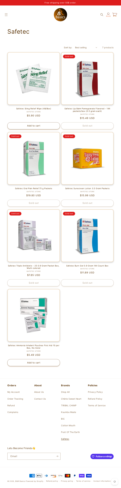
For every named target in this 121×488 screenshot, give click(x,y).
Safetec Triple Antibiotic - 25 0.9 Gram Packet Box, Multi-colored (33, 267)
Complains (12, 412)
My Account (13, 392)
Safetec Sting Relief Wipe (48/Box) (33, 108)
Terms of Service (97, 405)
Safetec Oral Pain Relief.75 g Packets (33, 188)
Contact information (102, 481)
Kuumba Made (68, 412)
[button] (6, 14)
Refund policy (52, 481)
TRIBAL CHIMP (68, 405)
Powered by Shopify (34, 481)
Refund (11, 405)
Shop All (65, 392)
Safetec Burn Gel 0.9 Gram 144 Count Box (87, 266)
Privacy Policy (95, 392)
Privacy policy (67, 481)
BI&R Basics (20, 481)
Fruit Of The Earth (70, 432)
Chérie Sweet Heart (71, 399)
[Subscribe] (57, 456)
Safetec (65, 439)
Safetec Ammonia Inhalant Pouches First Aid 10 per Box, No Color (33, 346)
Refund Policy (95, 399)
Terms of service (83, 481)
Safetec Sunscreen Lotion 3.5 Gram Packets (87, 188)
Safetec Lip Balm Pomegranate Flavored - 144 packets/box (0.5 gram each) (87, 109)
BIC (63, 419)
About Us (39, 392)
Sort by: (68, 47)
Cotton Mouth (68, 425)
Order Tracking (15, 399)
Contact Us (40, 399)
